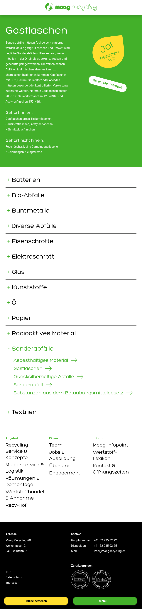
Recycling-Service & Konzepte (18, 451)
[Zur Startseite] (71, 7)
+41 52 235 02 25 (105, 545)
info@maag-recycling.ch (110, 551)
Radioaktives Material (44, 333)
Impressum (13, 582)
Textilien (24, 412)
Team (56, 445)
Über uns (59, 466)
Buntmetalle (31, 210)
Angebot (12, 438)
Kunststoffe (29, 287)
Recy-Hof (16, 505)
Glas (18, 272)
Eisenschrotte (33, 241)
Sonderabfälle (33, 348)
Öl (15, 302)
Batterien (26, 180)
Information (101, 438)
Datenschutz (14, 577)
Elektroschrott (33, 256)
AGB (8, 572)
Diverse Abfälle (34, 226)
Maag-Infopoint (110, 445)
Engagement (64, 473)
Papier (21, 318)
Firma (53, 438)
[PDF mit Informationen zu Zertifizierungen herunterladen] (91, 588)
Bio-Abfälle (28, 195)
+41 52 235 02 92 (105, 540)
